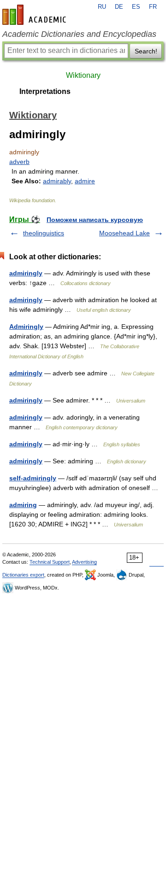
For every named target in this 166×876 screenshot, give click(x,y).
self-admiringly (32, 478)
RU (102, 7)
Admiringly (26, 326)
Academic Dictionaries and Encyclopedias (79, 34)
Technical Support (50, 562)
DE (119, 7)
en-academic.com (35, 15)
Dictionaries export (23, 575)
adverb (19, 161)
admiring (23, 504)
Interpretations (45, 91)
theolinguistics (43, 233)
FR (153, 7)
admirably (57, 181)
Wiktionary (83, 75)
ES (136, 7)
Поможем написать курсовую (95, 219)
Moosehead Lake (124, 233)
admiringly (25, 273)
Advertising (84, 562)
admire (85, 181)
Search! (146, 51)
